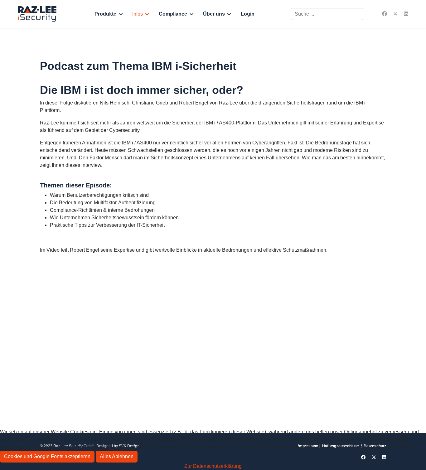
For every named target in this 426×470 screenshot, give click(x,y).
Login (247, 14)
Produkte (105, 14)
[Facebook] (384, 14)
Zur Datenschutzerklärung (213, 466)
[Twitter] (395, 14)
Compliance (173, 14)
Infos (137, 14)
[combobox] (327, 14)
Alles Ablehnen (116, 456)
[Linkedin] (406, 14)
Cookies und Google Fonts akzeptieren (47, 456)
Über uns (214, 14)
